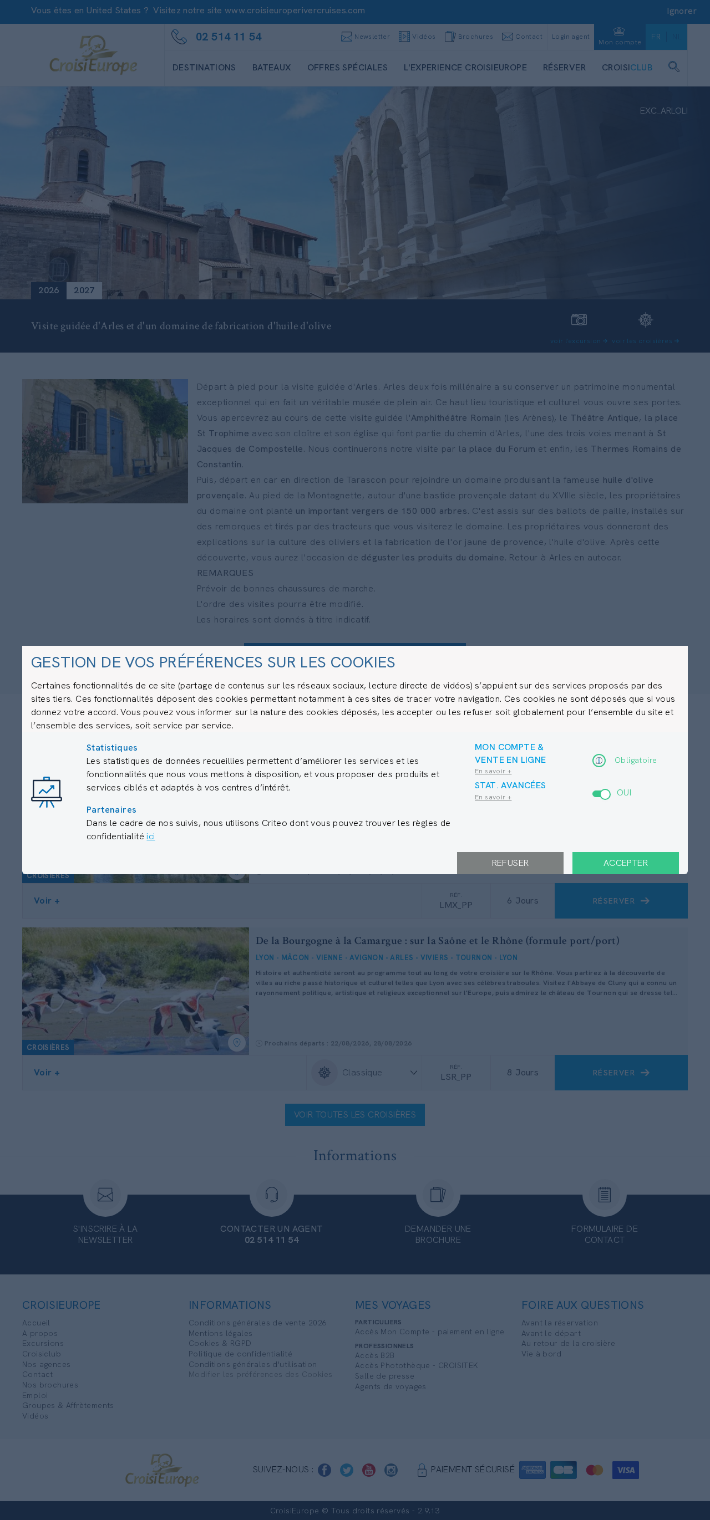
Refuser (510, 863)
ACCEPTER (626, 863)
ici (150, 836)
